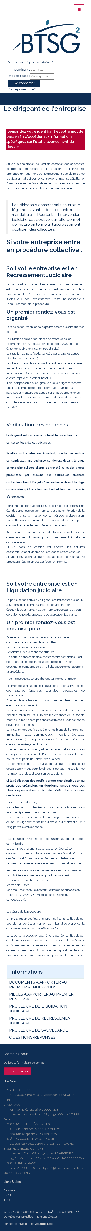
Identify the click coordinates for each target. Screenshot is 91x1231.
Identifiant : (22, 69)
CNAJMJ (9, 1195)
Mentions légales (46, 1216)
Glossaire (9, 1190)
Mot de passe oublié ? (22, 89)
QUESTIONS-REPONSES (32, 1037)
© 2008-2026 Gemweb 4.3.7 (23, 1211)
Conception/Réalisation (28, 1223)
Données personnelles (18, 1216)
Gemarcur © (70, 1211)
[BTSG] (45, 36)
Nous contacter (17, 1071)
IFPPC (7, 1200)
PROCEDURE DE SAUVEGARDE (38, 1030)
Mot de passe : (19, 75)
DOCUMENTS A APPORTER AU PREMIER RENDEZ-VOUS (38, 984)
